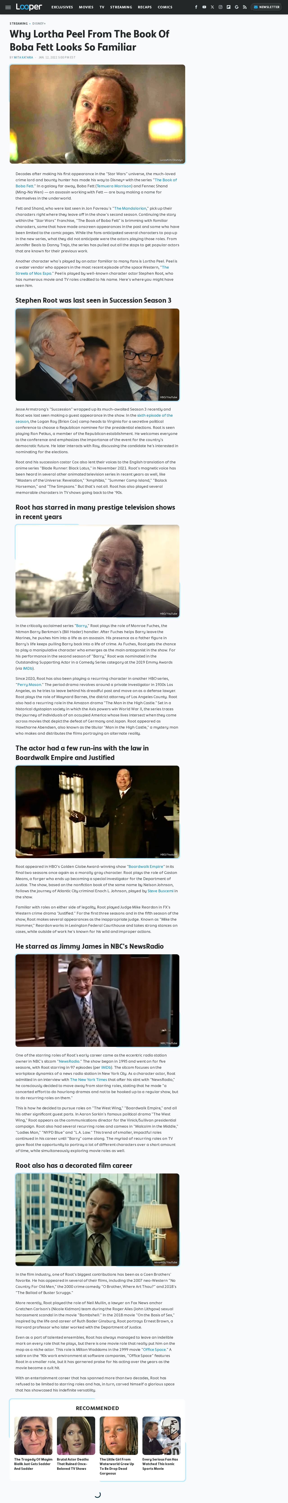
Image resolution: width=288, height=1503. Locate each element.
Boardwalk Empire (145, 866)
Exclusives (62, 7)
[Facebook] (196, 8)
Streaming (121, 7)
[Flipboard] (228, 8)
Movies (86, 7)
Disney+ (39, 23)
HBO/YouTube (168, 397)
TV (101, 7)
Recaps (145, 7)
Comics (165, 7)
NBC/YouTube (169, 1043)
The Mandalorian (130, 208)
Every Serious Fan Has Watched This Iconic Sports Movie (160, 1464)
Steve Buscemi (161, 891)
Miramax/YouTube (165, 1262)
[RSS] (245, 8)
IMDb (28, 668)
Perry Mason (29, 684)
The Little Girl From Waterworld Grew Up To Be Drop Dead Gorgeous (117, 1466)
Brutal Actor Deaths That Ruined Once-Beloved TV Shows (73, 1464)
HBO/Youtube (168, 854)
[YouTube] (204, 8)
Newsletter (269, 7)
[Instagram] (220, 8)
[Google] (236, 8)
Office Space (154, 1349)
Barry (81, 625)
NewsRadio (69, 1061)
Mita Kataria (23, 57)
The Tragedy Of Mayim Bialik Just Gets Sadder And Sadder (33, 1464)
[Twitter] (212, 8)
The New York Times (88, 1079)
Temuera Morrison (114, 186)
